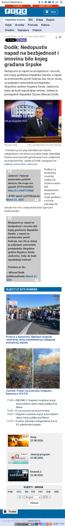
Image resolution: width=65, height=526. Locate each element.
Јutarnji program (40, 454)
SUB (48, 491)
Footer (12, 511)
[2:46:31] (18, 457)
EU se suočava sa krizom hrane (28, 410)
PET (40, 491)
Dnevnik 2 (35, 471)
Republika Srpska (15, 19)
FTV (62, 524)
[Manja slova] (56, 36)
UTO (19, 491)
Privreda (33, 25)
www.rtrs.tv (34, 520)
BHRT (56, 524)
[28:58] (18, 440)
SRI (26, 491)
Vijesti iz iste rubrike (21, 289)
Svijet (8, 25)
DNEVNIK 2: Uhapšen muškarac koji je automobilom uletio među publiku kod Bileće (32, 404)
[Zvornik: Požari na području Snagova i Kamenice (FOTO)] (33, 366)
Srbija (39, 19)
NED (56, 491)
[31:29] (18, 475)
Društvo (9, 30)
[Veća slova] (60, 36)
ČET (33, 491)
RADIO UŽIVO (45, 6)
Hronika (19, 25)
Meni (53, 12)
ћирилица (16, 2)
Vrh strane (23, 524)
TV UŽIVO (17, 6)
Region (50, 19)
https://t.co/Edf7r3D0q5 (21, 190)
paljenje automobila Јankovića (20, 164)
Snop (33, 437)
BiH (31, 19)
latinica (6, 2)
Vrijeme (36, 30)
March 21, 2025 (15, 199)
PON (10, 491)
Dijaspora (23, 30)
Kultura (45, 25)
